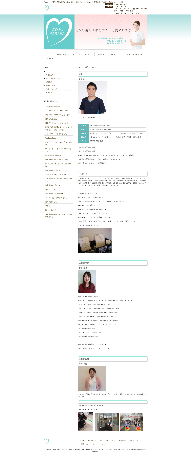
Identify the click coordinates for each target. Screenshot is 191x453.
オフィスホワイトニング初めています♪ (58, 150)
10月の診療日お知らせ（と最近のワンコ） (58, 180)
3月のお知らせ (50, 210)
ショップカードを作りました (56, 134)
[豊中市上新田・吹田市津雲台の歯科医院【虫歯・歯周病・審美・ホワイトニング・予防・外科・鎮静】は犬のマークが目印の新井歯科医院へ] (46, 10)
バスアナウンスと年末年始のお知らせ (58, 143)
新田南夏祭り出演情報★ (54, 193)
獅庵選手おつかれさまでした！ (56, 123)
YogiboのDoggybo (51, 138)
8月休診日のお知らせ (53, 155)
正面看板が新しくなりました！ (56, 159)
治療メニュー (50, 85)
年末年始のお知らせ (52, 170)
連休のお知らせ (51, 202)
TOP (47, 71)
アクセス (49, 93)
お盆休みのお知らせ (52, 106)
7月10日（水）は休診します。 (56, 198)
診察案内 (49, 82)
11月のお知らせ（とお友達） (56, 174)
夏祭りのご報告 (51, 189)
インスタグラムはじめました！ (56, 110)
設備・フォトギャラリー (54, 89)
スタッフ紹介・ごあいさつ (55, 78)
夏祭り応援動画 (51, 119)
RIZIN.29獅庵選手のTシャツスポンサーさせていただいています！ (59, 128)
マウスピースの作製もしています (57, 115)
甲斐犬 (47, 206)
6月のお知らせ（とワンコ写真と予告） (58, 165)
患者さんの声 (50, 75)
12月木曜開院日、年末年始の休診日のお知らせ (58, 215)
